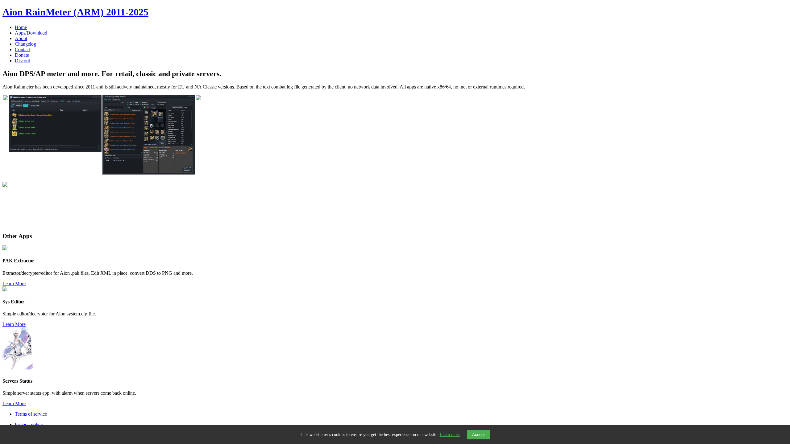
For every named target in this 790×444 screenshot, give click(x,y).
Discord (22, 60)
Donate (22, 55)
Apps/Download (31, 32)
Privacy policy (29, 424)
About (21, 38)
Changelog (25, 44)
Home (21, 27)
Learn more (450, 434)
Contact (22, 49)
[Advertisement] (187, 207)
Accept (478, 434)
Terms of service (31, 414)
